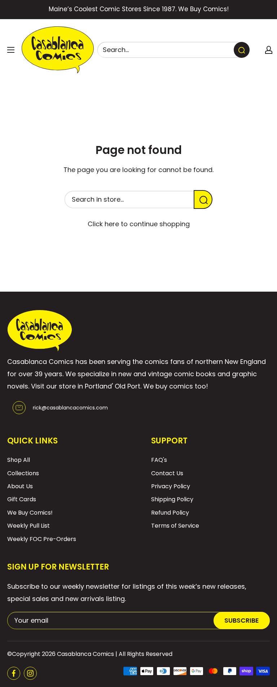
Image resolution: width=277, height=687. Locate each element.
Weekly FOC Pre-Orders (41, 539)
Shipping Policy (172, 499)
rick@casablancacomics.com (70, 407)
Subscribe (241, 620)
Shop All (18, 460)
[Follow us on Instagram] (30, 673)
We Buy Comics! (30, 512)
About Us (20, 486)
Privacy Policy (170, 486)
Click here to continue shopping (139, 223)
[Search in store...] (203, 199)
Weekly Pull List (28, 525)
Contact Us (167, 473)
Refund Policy (170, 512)
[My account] (268, 50)
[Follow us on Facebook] (13, 673)
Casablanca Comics (85, 654)
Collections (23, 473)
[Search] (242, 50)
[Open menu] (10, 50)
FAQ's (159, 460)
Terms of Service (175, 525)
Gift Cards (21, 499)
